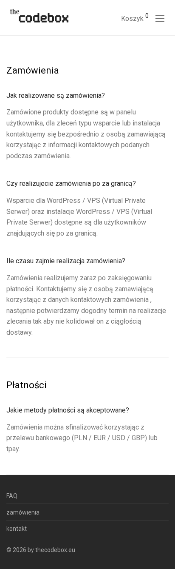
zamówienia (23, 512)
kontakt (16, 528)
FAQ (11, 495)
